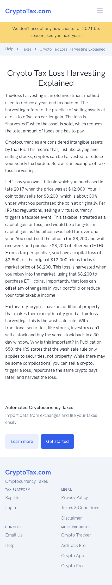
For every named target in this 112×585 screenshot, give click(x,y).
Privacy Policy (74, 497)
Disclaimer (71, 518)
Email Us (14, 535)
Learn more (22, 441)
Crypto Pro (72, 565)
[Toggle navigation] (100, 11)
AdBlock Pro (73, 545)
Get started (57, 441)
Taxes (27, 49)
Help (9, 49)
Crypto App (72, 555)
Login (10, 507)
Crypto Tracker (76, 535)
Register (13, 497)
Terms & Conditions (80, 507)
